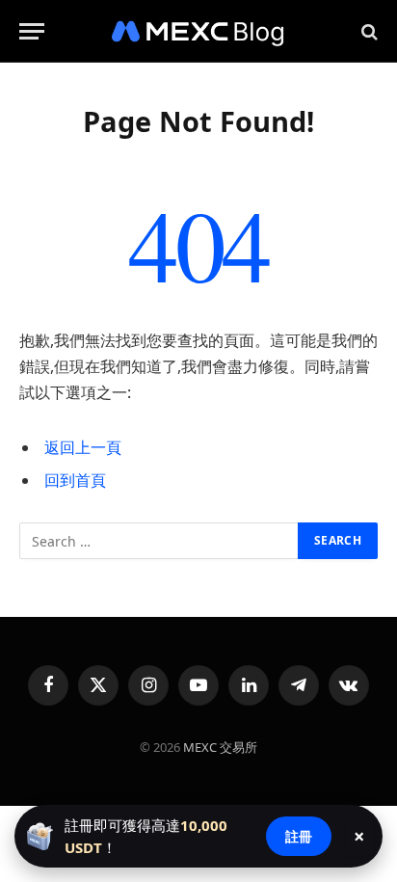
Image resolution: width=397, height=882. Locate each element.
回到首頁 (75, 480)
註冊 (298, 836)
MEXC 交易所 (220, 747)
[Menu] (31, 31)
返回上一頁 (82, 447)
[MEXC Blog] (198, 31)
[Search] (367, 31)
